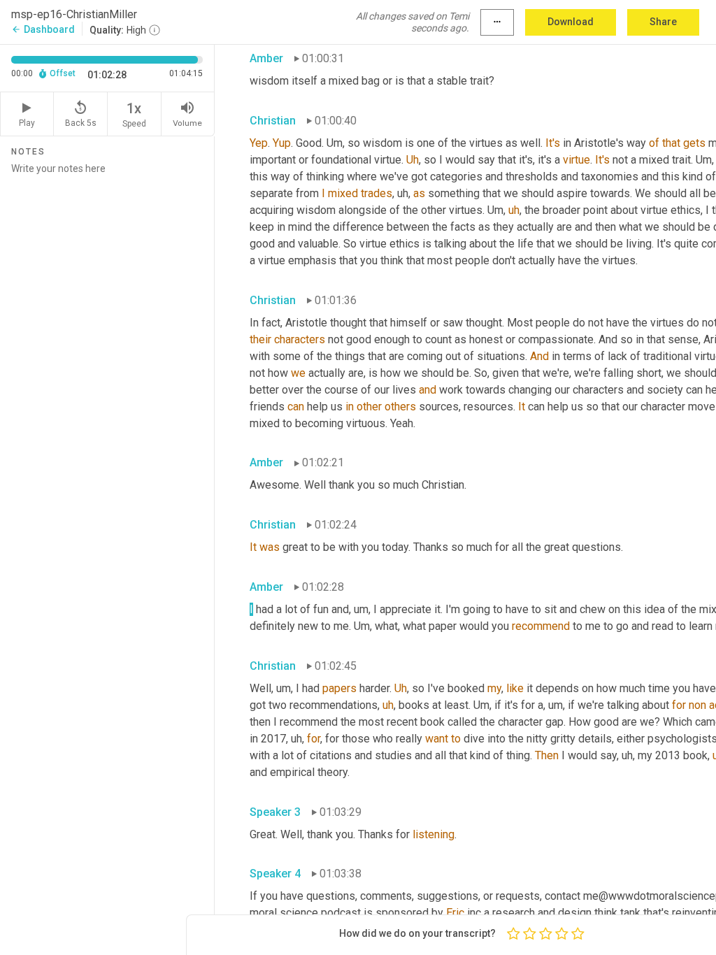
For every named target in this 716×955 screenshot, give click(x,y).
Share (663, 21)
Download (570, 21)
